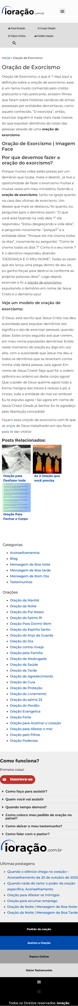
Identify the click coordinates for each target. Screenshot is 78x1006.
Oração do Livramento (28, 694)
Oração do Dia (21, 641)
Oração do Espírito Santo (30, 630)
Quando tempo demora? (26, 807)
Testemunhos (21, 582)
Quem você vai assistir (24, 799)
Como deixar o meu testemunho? (33, 826)
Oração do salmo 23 (26, 700)
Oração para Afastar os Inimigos (33, 895)
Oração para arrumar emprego (32, 901)
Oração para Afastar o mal (31, 729)
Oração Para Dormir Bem (30, 624)
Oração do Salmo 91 (26, 618)
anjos (10, 426)
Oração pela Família (26, 653)
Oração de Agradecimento (31, 676)
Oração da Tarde (23, 670)
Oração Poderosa (24, 741)
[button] (62, 11)
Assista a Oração (39, 943)
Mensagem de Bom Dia (29, 576)
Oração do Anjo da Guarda (31, 635)
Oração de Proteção (26, 688)
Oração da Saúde (24, 665)
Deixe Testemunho (39, 970)
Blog (14, 559)
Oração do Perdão (24, 706)
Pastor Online (39, 956)
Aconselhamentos (25, 553)
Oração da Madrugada (28, 659)
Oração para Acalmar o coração (35, 723)
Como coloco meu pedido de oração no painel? (38, 816)
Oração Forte (20, 717)
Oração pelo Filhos (25, 735)
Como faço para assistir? (26, 791)
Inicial (6, 58)
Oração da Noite (23, 606)
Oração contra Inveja (27, 647)
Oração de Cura (22, 682)
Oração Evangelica (25, 711)
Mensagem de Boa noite (30, 564)
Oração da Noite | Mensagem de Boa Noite (42, 907)
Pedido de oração (39, 929)
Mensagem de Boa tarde (30, 570)
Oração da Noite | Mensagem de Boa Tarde (42, 913)
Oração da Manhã (24, 600)
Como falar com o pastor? (27, 834)
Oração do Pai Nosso (27, 612)
